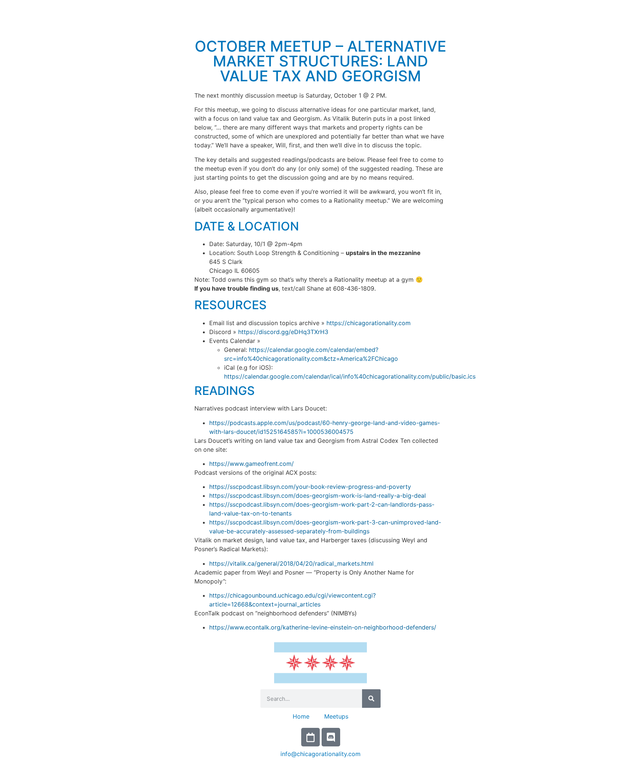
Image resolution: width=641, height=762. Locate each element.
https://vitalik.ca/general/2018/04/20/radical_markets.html (291, 563)
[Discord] (331, 737)
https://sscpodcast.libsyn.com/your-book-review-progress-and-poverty (310, 486)
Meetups (336, 716)
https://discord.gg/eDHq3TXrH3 (283, 332)
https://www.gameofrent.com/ (251, 463)
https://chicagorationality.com (368, 323)
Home (301, 716)
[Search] (371, 698)
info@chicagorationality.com (320, 754)
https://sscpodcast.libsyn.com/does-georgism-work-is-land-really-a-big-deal (317, 495)
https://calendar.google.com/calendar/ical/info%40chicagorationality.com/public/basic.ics (350, 376)
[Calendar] (310, 737)
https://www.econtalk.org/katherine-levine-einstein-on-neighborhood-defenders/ (322, 627)
